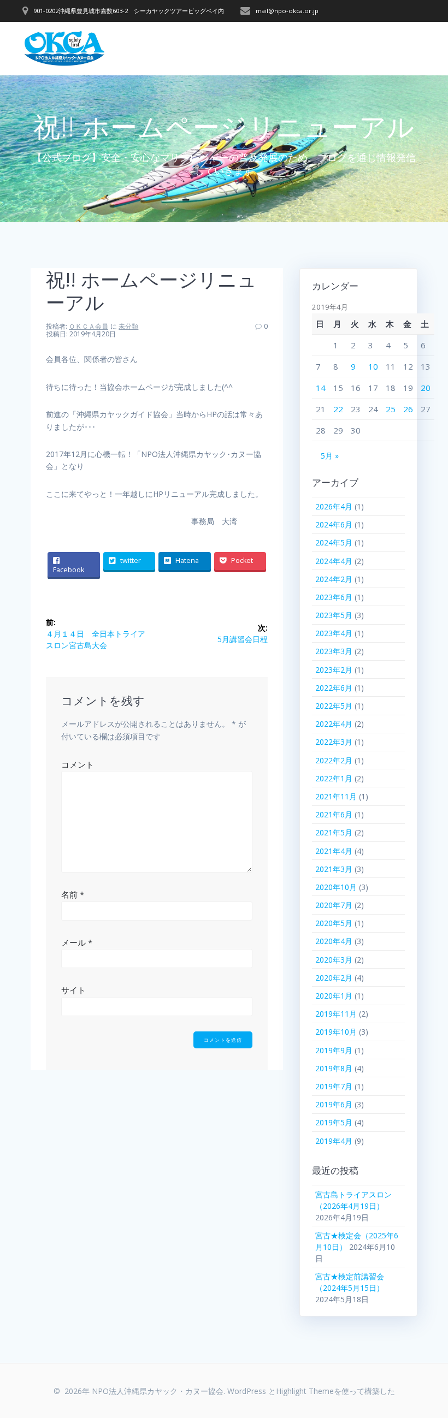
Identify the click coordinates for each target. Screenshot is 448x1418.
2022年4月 (333, 724)
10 (373, 366)
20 (426, 387)
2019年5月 (333, 1122)
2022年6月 (333, 688)
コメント (77, 764)
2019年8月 (333, 1068)
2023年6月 (333, 597)
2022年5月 (333, 706)
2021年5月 (333, 832)
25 (391, 409)
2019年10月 (336, 1032)
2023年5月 (333, 615)
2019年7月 (333, 1086)
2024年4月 (333, 561)
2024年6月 (333, 524)
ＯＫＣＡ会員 (88, 326)
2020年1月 (333, 995)
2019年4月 (333, 1141)
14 (321, 387)
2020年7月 (333, 905)
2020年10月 (336, 887)
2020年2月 (333, 977)
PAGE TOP (427, 1365)
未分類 (128, 326)
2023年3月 (333, 651)
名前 (72, 894)
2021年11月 (336, 796)
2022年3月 (333, 742)
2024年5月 (333, 542)
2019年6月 (333, 1104)
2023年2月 (333, 669)
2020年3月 (333, 959)
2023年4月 (333, 633)
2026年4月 (333, 506)
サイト (73, 989)
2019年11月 (336, 1013)
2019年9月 (333, 1050)
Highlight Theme (305, 1391)
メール (76, 942)
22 (338, 409)
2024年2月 (333, 579)
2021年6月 (333, 814)
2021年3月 (333, 869)
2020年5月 (333, 923)
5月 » (330, 455)
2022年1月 (333, 778)
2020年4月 (333, 941)
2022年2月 (333, 760)
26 (408, 409)
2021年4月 (333, 851)
